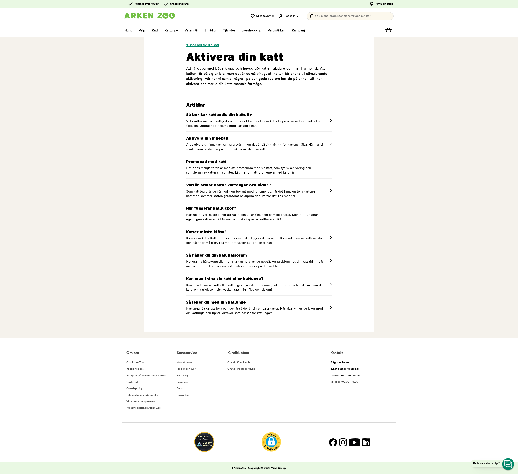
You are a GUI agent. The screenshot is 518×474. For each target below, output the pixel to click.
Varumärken (276, 30)
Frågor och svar (186, 369)
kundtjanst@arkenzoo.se (345, 369)
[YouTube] (354, 442)
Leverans (182, 382)
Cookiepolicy (134, 388)
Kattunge (171, 30)
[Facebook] (333, 442)
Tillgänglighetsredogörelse (142, 395)
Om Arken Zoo (135, 362)
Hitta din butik (384, 4)
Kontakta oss (184, 362)
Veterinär (191, 30)
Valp (142, 30)
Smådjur (211, 30)
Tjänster (229, 30)
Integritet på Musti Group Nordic (146, 375)
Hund (128, 30)
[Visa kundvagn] (389, 31)
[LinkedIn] (365, 442)
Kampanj (298, 30)
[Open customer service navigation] (508, 464)
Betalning (182, 375)
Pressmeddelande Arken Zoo (143, 408)
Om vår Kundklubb (238, 362)
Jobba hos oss (135, 369)
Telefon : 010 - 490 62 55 (345, 375)
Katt (155, 30)
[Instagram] (343, 442)
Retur (180, 388)
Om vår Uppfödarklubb (241, 369)
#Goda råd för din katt (202, 45)
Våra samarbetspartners (140, 401)
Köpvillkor (183, 395)
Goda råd (132, 382)
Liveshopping (251, 30)
